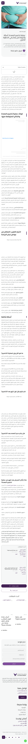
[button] (3, 3)
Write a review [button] (20, 678)
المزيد (16, 554)
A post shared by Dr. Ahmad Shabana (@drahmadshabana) (14, 156)
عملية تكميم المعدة (11, 485)
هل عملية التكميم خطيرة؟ (12, 550)
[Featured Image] (21, 606)
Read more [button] (20, 708)
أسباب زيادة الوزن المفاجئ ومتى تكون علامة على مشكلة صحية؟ (11, 568)
